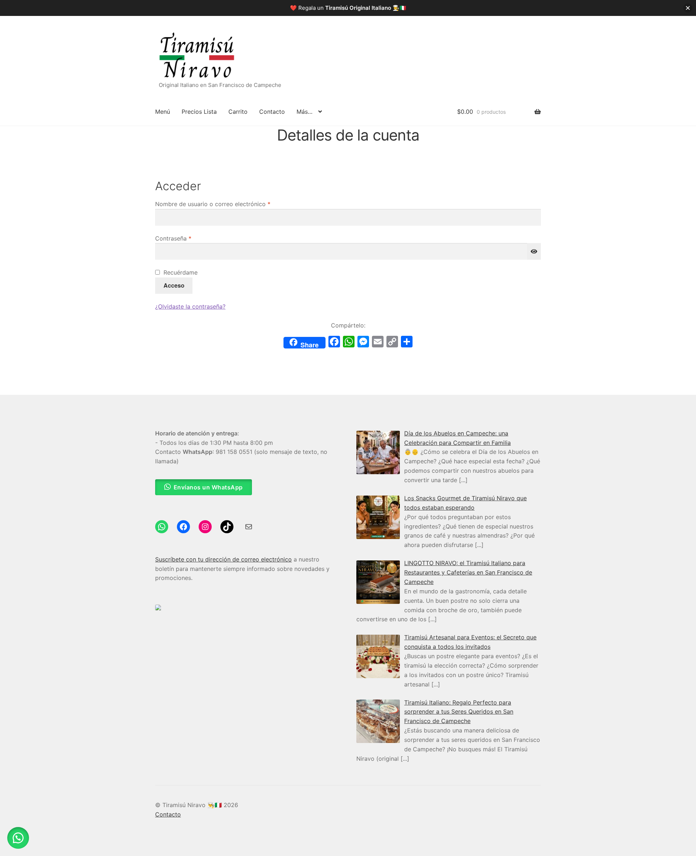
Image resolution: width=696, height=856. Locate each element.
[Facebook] (334, 342)
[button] (18, 838)
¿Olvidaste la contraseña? (190, 306)
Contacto (272, 111)
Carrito (238, 111)
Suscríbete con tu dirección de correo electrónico (223, 559)
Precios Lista (199, 111)
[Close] (687, 8)
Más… (304, 111)
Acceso (174, 285)
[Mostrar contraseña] (534, 251)
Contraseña (188, 238)
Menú (162, 111)
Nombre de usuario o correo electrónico (228, 204)
